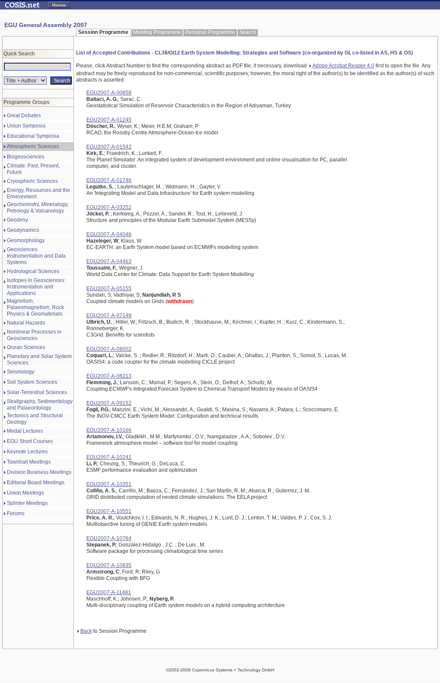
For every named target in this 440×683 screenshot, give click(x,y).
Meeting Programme (157, 32)
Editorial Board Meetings (35, 483)
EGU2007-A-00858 (108, 93)
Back (86, 631)
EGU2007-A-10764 (108, 538)
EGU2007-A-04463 (108, 261)
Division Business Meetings (39, 472)
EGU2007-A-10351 (108, 484)
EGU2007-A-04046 (108, 234)
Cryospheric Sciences (32, 181)
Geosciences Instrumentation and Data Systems (36, 255)
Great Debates (24, 115)
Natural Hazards (26, 323)
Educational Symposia (33, 136)
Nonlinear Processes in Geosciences (34, 335)
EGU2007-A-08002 (108, 349)
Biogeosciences (25, 157)
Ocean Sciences (26, 347)
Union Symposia (26, 126)
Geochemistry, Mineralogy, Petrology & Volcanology (37, 207)
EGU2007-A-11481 (108, 592)
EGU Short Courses (30, 441)
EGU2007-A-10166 (108, 430)
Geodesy (17, 220)
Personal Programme (210, 32)
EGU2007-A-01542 (108, 147)
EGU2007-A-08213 (108, 376)
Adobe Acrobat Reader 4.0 (343, 66)
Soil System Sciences (32, 382)
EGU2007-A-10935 (108, 565)
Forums (15, 513)
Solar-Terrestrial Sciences (37, 392)
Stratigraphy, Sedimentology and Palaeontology (40, 404)
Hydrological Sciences (33, 271)
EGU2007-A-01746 (108, 180)
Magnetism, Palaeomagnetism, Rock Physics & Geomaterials (35, 307)
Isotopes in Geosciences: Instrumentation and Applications (36, 286)
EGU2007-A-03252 (108, 207)
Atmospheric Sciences (33, 146)
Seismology (20, 372)
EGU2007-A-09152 (108, 403)
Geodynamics (23, 230)
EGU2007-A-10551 (108, 511)
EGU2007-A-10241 (108, 457)
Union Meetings (25, 493)
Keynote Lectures (27, 452)
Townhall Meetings (29, 462)
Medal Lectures (25, 431)
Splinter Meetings (27, 503)
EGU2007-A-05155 (108, 288)
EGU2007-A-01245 (108, 120)
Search (247, 32)
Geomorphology (26, 240)
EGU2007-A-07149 (108, 316)
